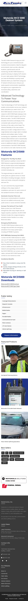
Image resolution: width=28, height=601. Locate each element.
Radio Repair (5, 456)
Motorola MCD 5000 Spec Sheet (10, 286)
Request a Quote (13, 598)
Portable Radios (6, 316)
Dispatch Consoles (7, 304)
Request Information (11, 335)
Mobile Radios (6, 310)
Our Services (4, 578)
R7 (10, 453)
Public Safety (10, 25)
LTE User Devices (6, 326)
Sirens (11, 459)
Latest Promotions (6, 529)
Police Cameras (6, 323)
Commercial (4, 573)
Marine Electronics (15, 456)
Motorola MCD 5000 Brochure (10, 284)
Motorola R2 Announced (7, 536)
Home (3, 25)
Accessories (5, 459)
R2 (3, 453)
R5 (6, 453)
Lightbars (4, 462)
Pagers (4, 313)
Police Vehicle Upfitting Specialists (10, 441)
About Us (3, 571)
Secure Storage (19, 459)
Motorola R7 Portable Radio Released (11, 408)
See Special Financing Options (9, 375)
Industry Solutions (5, 581)
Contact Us (21, 598)
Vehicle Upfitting (6, 329)
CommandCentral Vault (8, 319)
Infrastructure (6, 307)
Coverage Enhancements (9, 301)
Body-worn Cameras (18, 453)
